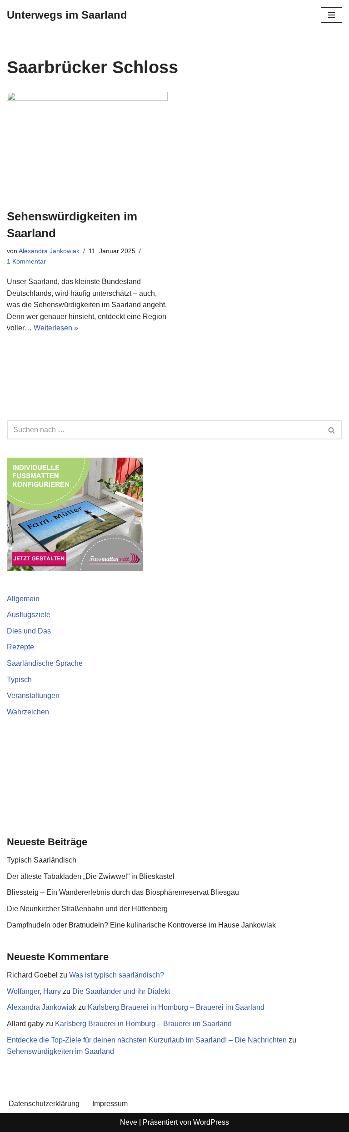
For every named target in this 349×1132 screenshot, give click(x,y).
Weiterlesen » (56, 328)
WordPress (211, 1122)
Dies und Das (29, 631)
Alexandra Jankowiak (49, 250)
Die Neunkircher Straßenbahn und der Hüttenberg (87, 909)
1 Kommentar (26, 261)
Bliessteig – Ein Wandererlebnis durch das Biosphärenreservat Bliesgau (123, 892)
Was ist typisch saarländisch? (116, 975)
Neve (128, 1122)
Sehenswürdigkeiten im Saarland (60, 1051)
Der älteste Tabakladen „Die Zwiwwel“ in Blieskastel (90, 876)
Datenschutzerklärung (44, 1103)
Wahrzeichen (28, 712)
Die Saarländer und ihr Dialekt (121, 991)
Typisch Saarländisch (41, 860)
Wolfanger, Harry (34, 991)
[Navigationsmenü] (331, 15)
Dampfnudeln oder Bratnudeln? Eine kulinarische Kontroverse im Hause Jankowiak (141, 925)
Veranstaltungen (33, 695)
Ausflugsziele (28, 614)
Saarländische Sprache (45, 663)
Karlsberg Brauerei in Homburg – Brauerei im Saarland (176, 1007)
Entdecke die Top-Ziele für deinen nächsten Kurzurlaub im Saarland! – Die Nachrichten (147, 1040)
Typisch (19, 679)
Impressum (110, 1103)
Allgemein (23, 599)
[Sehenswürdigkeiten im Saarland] (87, 145)
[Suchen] (332, 429)
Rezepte (20, 647)
